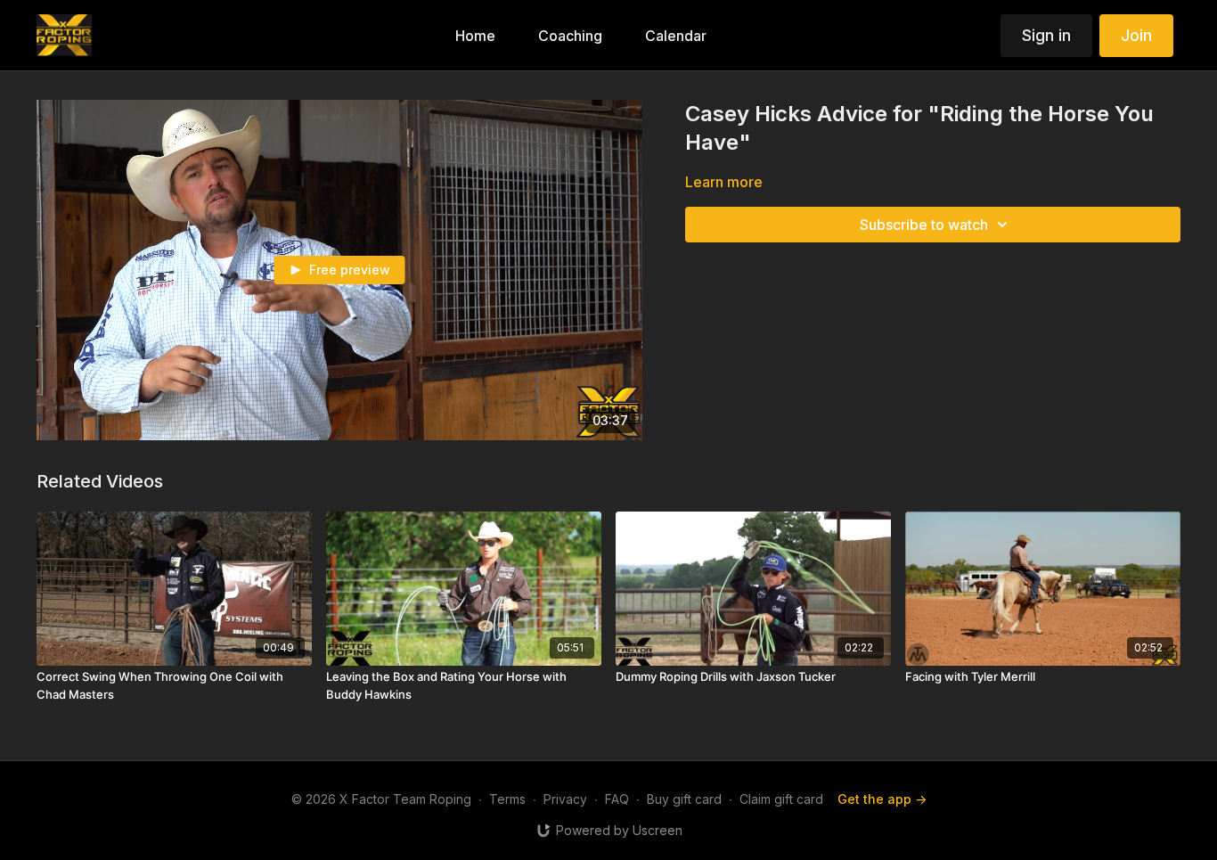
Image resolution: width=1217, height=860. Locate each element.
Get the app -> (882, 799)
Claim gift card (781, 799)
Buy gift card (684, 799)
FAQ (617, 799)
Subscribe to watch (924, 224)
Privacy (565, 799)
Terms (507, 799)
